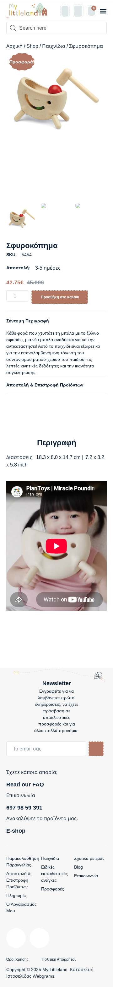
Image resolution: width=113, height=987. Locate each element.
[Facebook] (16, 938)
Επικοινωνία (86, 875)
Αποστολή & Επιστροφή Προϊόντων (44, 384)
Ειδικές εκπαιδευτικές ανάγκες (54, 874)
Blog (78, 867)
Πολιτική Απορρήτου (59, 959)
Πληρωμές (16, 895)
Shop (32, 46)
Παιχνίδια (53, 46)
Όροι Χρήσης (17, 959)
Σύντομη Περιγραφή (27, 320)
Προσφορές (52, 888)
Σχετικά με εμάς (89, 858)
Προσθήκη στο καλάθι (60, 297)
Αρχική (14, 46)
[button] (103, 11)
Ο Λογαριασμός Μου (21, 907)
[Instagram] (39, 938)
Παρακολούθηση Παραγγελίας (22, 861)
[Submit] (96, 748)
